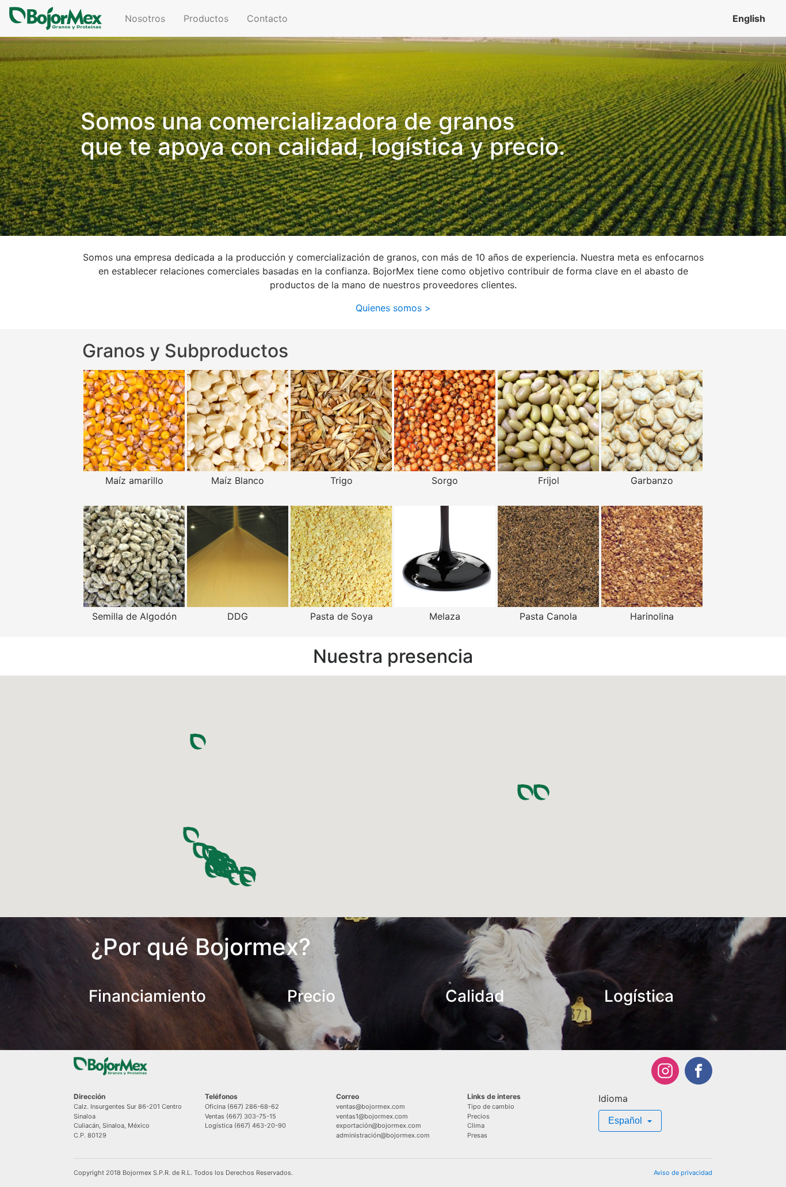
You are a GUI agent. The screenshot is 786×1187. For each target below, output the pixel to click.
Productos (206, 18)
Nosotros (145, 18)
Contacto (267, 18)
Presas (477, 1135)
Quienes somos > (393, 308)
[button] (191, 835)
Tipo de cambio (490, 1106)
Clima (475, 1125)
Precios (478, 1116)
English (748, 18)
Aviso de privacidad (683, 1173)
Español (626, 1120)
